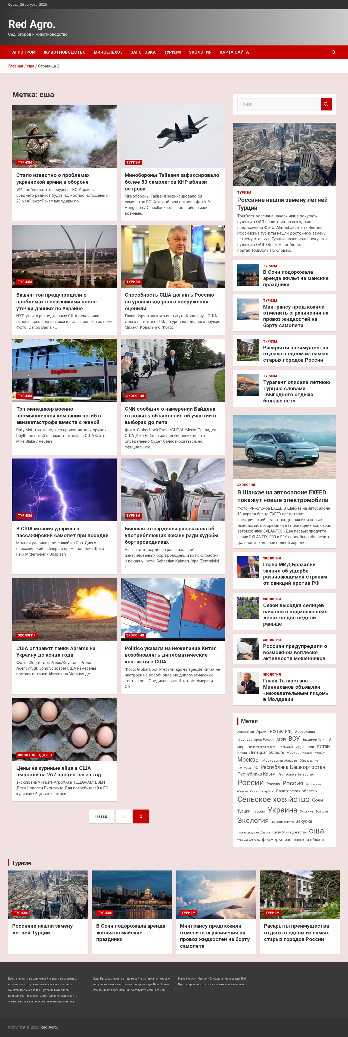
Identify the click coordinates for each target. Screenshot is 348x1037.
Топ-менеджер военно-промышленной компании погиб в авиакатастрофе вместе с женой (58, 415)
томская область (248, 840)
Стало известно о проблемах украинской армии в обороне (53, 178)
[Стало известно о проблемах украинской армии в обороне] (64, 136)
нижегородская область (253, 832)
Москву (320, 753)
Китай (323, 746)
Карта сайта (234, 52)
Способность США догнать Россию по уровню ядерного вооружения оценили (169, 301)
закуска (304, 821)
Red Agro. (32, 24)
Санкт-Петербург (262, 791)
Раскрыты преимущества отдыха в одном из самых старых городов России (295, 353)
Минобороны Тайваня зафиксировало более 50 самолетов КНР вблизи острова (172, 182)
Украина (282, 809)
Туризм (172, 52)
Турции (243, 811)
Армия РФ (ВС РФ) (274, 731)
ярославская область (305, 839)
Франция (322, 811)
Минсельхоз (108, 52)
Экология (200, 52)
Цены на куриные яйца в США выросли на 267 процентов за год (58, 771)
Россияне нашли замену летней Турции (42, 929)
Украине (306, 811)
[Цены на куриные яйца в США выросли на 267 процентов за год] (64, 729)
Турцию (259, 811)
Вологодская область (263, 747)
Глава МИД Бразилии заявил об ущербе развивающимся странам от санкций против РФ (295, 573)
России (250, 782)
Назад (101, 816)
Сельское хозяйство (273, 799)
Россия (292, 783)
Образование (309, 760)
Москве (307, 753)
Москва (293, 752)
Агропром (24, 52)
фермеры (272, 839)
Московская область (279, 760)
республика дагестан (289, 832)
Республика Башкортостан (292, 767)
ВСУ (294, 738)
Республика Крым (256, 774)
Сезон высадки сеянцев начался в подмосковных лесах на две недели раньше (295, 614)
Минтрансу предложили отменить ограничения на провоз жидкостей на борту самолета (295, 316)
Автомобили (245, 732)
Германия (286, 747)
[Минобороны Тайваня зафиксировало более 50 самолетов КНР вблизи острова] (173, 136)
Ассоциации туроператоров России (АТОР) (276, 735)
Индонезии (305, 747)
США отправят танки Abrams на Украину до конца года (55, 651)
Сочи (317, 800)
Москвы (248, 759)
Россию (273, 784)
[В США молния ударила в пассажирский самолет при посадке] (64, 489)
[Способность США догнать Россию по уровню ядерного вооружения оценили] (173, 256)
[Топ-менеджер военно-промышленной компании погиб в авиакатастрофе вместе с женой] (64, 370)
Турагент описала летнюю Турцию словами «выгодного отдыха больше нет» (296, 391)
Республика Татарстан (296, 774)
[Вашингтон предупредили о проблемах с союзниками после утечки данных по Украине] (64, 256)
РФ (255, 768)
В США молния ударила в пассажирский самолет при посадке (62, 531)
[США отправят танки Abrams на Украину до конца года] (64, 609)
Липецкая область (266, 752)
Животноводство (65, 52)
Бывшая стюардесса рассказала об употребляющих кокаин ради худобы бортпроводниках (171, 535)
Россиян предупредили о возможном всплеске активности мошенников (295, 652)
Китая (242, 752)
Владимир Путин (314, 739)
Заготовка (143, 52)
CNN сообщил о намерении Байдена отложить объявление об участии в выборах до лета (170, 415)
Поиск (326, 104)
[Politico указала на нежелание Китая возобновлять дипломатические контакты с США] (173, 609)
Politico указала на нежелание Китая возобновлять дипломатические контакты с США (171, 655)
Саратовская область (296, 791)
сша (316, 830)
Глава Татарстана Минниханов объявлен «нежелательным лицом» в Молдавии (295, 690)
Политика (244, 768)
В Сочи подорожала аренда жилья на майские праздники (296, 278)
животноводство (282, 822)
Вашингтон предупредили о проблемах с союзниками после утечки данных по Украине (56, 301)
